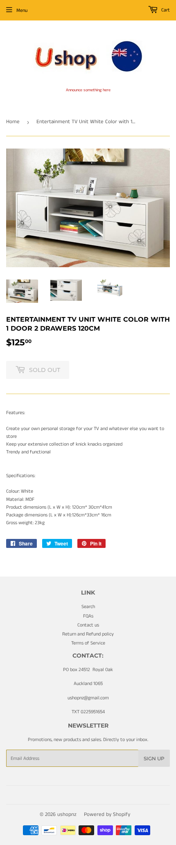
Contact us (88, 625)
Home (13, 122)
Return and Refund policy (88, 634)
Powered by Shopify (107, 814)
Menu (21, 10)
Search (88, 606)
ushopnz (67, 814)
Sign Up (154, 758)
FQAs (88, 616)
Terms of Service (88, 643)
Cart (165, 10)
